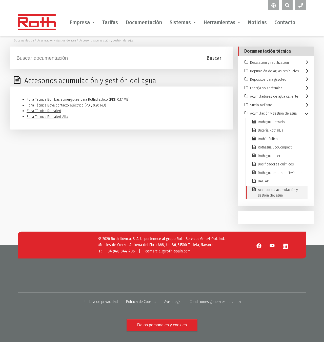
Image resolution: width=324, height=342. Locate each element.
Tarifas (110, 22)
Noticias (257, 22)
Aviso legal (172, 301)
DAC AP (263, 181)
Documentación (144, 22)
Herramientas (219, 22)
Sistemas (180, 22)
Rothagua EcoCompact (275, 147)
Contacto (284, 22)
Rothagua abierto (271, 156)
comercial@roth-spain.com (168, 251)
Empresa (80, 22)
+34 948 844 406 (120, 251)
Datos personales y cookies (162, 325)
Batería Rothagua (270, 130)
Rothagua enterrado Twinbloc (280, 172)
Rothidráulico (268, 139)
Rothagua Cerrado (271, 122)
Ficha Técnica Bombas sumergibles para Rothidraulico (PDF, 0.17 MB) (78, 99)
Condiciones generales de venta (215, 301)
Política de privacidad (100, 301)
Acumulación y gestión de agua (56, 40)
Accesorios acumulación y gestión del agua (106, 40)
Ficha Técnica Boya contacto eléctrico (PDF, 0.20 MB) (66, 105)
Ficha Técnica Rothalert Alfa (47, 116)
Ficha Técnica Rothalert (44, 111)
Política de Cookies (141, 301)
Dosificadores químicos (276, 164)
